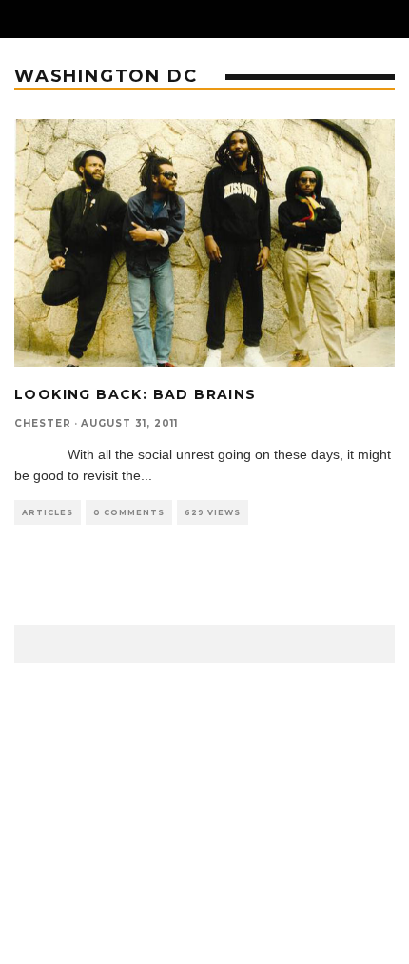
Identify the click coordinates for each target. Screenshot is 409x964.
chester (42, 423)
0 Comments (129, 512)
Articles (47, 512)
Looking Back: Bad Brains (135, 394)
